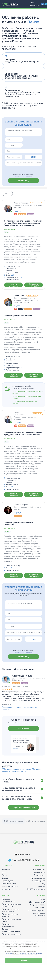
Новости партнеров (10, 886)
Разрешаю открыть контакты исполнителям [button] (24, 163)
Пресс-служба (7, 881)
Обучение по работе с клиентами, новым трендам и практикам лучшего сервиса (23, 433)
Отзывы (5, 878)
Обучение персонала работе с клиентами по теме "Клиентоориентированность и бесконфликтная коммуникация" (23, 223)
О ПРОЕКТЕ (7, 865)
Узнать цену (23, 181)
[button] (7, 193)
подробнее (8, 953)
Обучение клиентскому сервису (11, 920)
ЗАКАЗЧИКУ (40, 865)
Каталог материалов (36, 910)
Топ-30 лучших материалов (39, 914)
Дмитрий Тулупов (21, 504)
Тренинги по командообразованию (11, 930)
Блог (4, 872)
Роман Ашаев (19, 295)
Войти (32, 3)
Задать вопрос (24, 728)
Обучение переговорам (11, 934)
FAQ (43, 884)
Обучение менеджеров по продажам (11, 905)
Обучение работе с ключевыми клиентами (18, 523)
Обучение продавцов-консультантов (11, 910)
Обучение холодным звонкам (10, 915)
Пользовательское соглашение (23, 176)
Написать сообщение (13, 285)
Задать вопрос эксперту (23, 807)
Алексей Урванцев (21, 203)
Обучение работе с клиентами (18, 315)
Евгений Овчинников (19, 413)
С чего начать (39, 875)
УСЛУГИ (5, 895)
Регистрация (35, 5)
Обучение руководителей (8, 900)
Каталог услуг (39, 872)
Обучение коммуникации (8, 925)
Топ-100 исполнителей (36, 889)
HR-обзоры (6, 869)
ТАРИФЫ (41, 886)
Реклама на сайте (9, 884)
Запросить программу (33, 285)
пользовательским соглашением (31, 953)
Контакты (6, 889)
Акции (4, 875)
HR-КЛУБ (41, 895)
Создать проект (38, 881)
